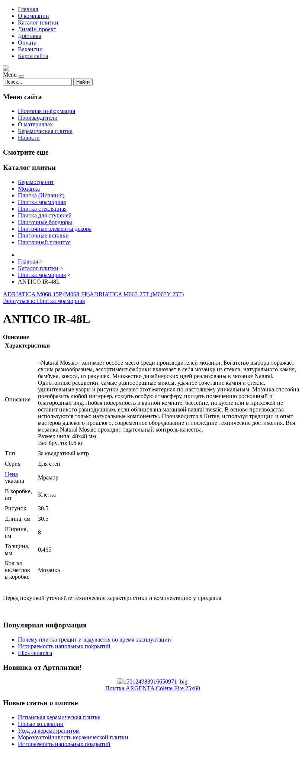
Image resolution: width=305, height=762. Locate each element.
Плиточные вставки (43, 235)
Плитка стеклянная (42, 209)
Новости (29, 138)
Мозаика (29, 188)
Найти (83, 82)
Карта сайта (33, 56)
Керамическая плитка (45, 131)
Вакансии (30, 49)
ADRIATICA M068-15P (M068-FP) (46, 294)
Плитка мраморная (42, 202)
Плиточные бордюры (45, 222)
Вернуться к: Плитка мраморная (44, 301)
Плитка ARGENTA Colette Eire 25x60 (152, 688)
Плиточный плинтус (44, 242)
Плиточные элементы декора (55, 229)
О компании (33, 16)
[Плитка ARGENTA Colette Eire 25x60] (152, 681)
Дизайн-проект (37, 29)
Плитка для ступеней (45, 215)
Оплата (27, 42)
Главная (28, 9)
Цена (11, 474)
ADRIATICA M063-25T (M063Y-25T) (137, 294)
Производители (38, 117)
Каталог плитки (38, 22)
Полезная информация (46, 111)
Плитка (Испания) (41, 195)
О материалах (35, 124)
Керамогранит (36, 182)
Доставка (29, 36)
